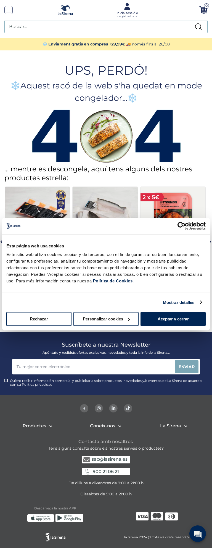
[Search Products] (198, 26)
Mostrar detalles (179, 302)
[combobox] (106, 26)
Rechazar (39, 319)
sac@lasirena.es (110, 459)
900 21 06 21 (106, 471)
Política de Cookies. (113, 281)
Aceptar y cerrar (173, 319)
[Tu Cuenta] (126, 10)
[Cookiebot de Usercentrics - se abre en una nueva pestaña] (181, 226)
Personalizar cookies (103, 319)
